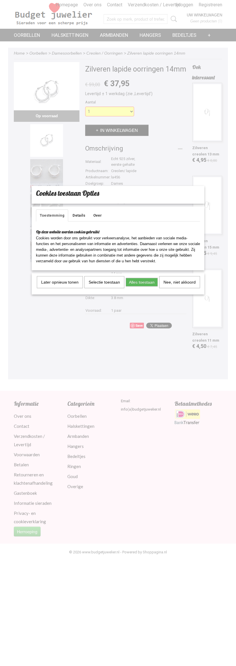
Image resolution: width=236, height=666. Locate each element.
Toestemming (52, 215)
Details (79, 215)
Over (97, 215)
